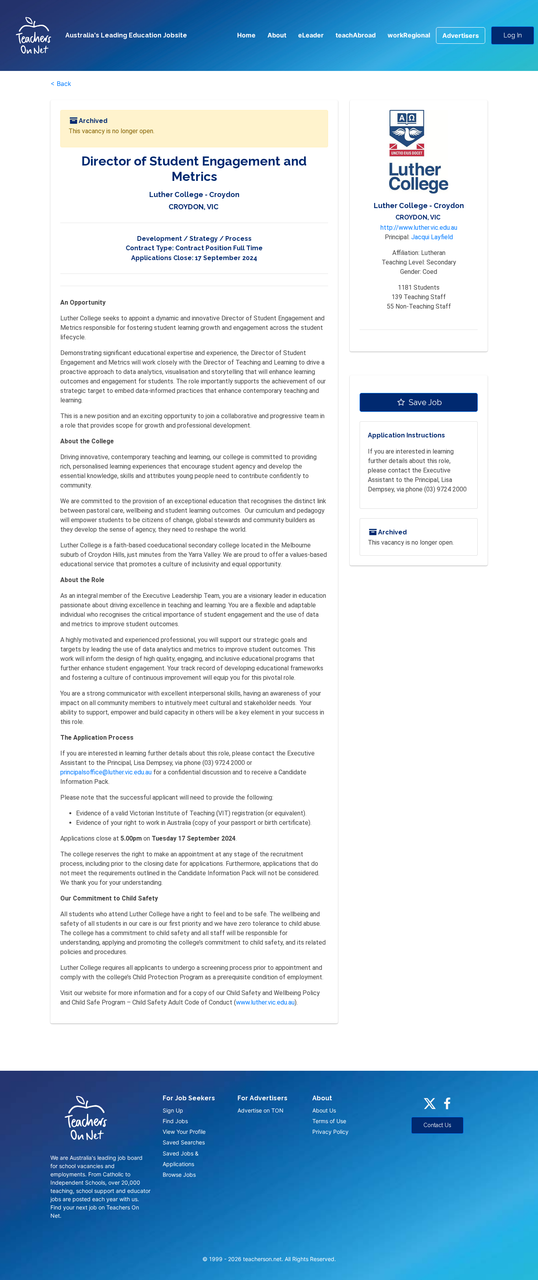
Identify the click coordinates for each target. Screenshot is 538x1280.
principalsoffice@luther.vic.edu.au (106, 772)
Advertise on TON (260, 1110)
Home (246, 35)
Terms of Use (329, 1121)
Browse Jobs (179, 1174)
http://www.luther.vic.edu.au (418, 227)
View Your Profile (184, 1131)
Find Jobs (175, 1121)
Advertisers (460, 35)
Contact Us (437, 1125)
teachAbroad (356, 35)
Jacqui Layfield (432, 237)
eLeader (311, 35)
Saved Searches (184, 1142)
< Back (60, 83)
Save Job (424, 402)
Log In (512, 35)
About (276, 35)
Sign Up (173, 1110)
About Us (324, 1110)
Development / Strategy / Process (194, 238)
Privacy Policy (330, 1131)
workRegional (409, 35)
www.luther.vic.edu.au (265, 1002)
